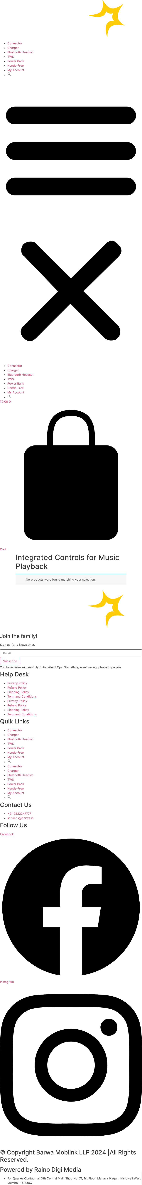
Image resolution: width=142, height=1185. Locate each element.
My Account (15, 70)
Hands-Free (15, 65)
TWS (10, 56)
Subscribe (10, 661)
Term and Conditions (22, 696)
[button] (9, 75)
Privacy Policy (17, 683)
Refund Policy (17, 687)
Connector (14, 43)
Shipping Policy (18, 692)
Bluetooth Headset (20, 52)
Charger (13, 48)
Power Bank (15, 61)
